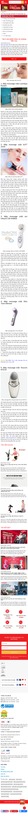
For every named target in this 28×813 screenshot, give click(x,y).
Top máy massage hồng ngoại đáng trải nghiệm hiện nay (12, 490)
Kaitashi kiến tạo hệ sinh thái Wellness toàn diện (13, 599)
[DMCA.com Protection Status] (4, 713)
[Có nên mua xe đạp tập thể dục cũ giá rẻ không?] (14, 512)
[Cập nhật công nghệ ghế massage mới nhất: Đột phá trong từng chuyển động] (14, 538)
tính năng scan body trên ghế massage (9, 789)
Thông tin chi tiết (6, 729)
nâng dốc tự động (5, 796)
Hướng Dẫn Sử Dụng (8, 27)
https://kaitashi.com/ (11, 437)
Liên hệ (3, 774)
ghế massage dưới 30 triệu (7, 784)
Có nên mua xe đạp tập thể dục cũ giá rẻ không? (12, 516)
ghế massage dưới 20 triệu (19, 781)
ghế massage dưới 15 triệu (7, 781)
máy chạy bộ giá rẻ (5, 794)
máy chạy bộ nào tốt (17, 791)
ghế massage (12, 779)
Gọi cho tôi (14, 652)
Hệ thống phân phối (7, 771)
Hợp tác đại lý (5, 776)
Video (4, 33)
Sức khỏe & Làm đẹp (8, 29)
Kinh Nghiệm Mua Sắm (8, 23)
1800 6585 (7, 698)
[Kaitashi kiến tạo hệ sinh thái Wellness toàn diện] (14, 590)
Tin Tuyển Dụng (7, 35)
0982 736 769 (9, 701)
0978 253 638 (9, 699)
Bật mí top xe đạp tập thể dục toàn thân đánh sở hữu (14, 465)
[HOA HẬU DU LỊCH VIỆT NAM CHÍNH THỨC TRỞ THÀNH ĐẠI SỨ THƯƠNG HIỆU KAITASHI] (14, 565)
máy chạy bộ (19, 779)
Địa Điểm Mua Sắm (7, 25)
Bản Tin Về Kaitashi (7, 31)
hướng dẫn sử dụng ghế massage (19, 786)
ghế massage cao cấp (6, 786)
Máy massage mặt (6, 44)
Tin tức (3, 767)
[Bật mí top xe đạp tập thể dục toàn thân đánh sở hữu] (14, 460)
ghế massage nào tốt (18, 784)
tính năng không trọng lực (6, 791)
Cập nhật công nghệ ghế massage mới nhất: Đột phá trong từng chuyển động (13, 548)
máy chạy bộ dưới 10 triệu (15, 794)
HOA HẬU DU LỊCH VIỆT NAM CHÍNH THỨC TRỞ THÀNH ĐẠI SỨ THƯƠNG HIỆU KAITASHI (13, 573)
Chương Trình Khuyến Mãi (9, 18)
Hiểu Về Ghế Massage (8, 20)
